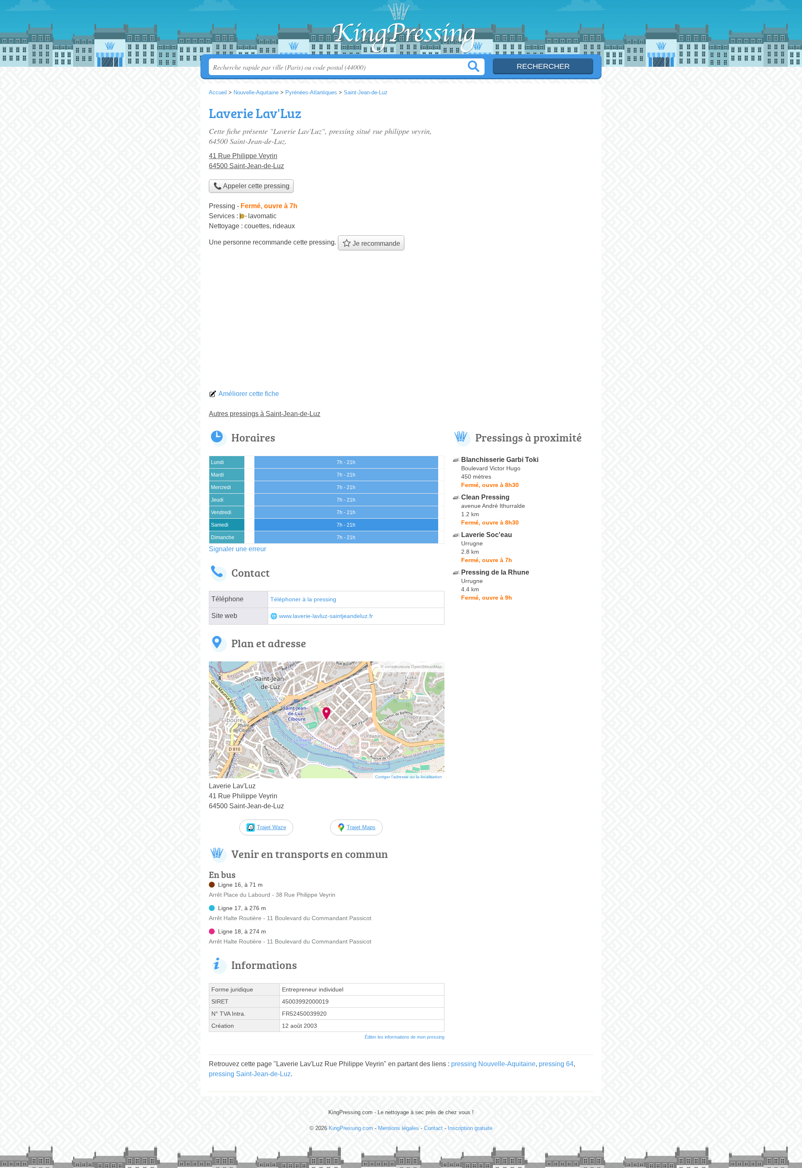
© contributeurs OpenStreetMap (411, 666)
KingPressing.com (401, 29)
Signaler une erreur (237, 548)
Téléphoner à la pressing (303, 599)
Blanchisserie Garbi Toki (499, 459)
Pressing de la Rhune (495, 572)
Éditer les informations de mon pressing (404, 1036)
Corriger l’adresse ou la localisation (408, 776)
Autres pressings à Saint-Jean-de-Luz (264, 413)
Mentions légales (398, 1128)
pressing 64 (556, 1063)
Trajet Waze (271, 827)
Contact (433, 1128)
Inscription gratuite (470, 1128)
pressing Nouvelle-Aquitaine (493, 1063)
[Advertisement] (401, 322)
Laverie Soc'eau (486, 534)
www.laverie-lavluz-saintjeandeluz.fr (326, 616)
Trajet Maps (361, 827)
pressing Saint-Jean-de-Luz (250, 1073)
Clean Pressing (485, 497)
